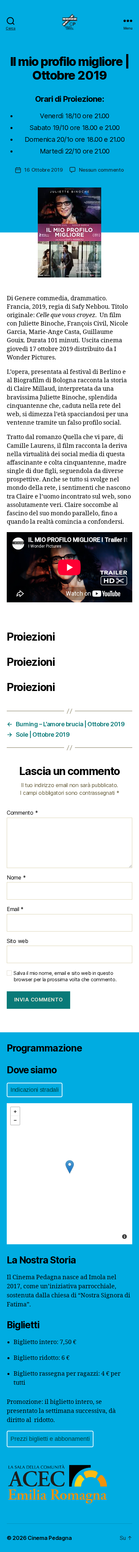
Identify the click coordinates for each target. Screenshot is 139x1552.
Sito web (17, 941)
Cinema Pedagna (50, 1538)
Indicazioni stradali (34, 1089)
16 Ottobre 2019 (43, 170)
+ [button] (15, 1111)
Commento (22, 813)
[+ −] (69, 1173)
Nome (16, 878)
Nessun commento (101, 170)
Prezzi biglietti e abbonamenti (50, 1438)
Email (15, 909)
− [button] (15, 1120)
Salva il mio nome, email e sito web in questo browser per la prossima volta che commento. (64, 976)
